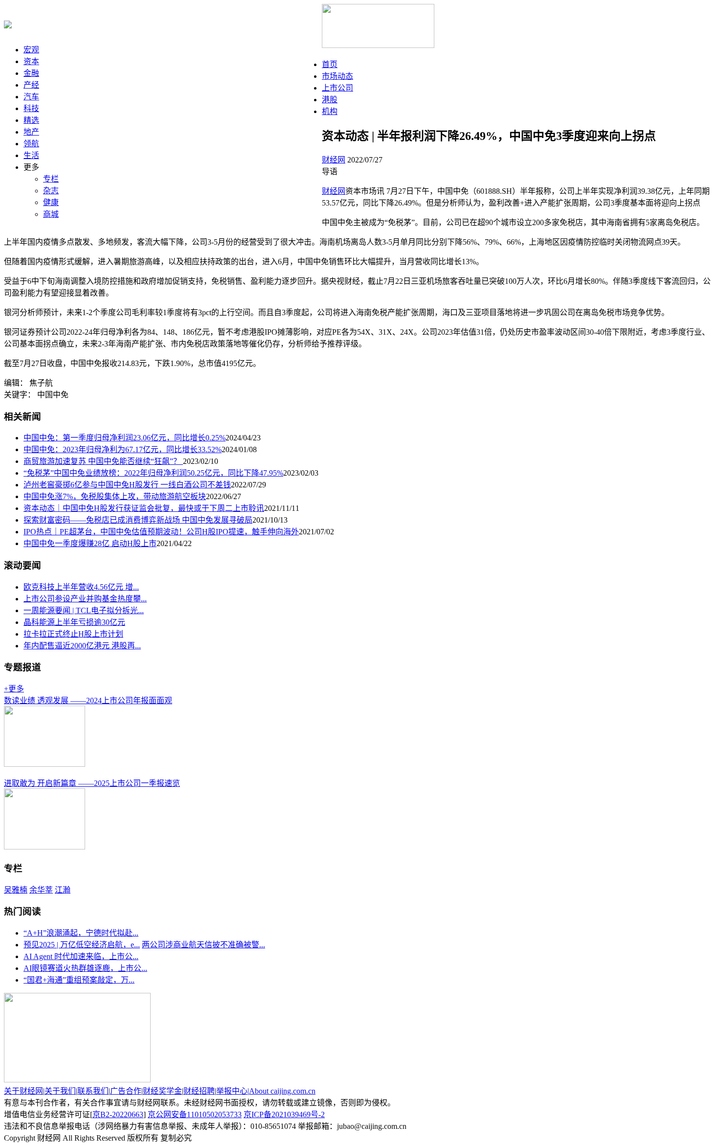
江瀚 (62, 890)
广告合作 (125, 1091)
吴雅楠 (15, 890)
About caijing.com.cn (282, 1091)
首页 (329, 64)
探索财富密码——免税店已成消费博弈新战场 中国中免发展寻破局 (137, 520)
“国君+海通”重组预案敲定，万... (79, 980)
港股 (329, 99)
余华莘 (41, 890)
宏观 (31, 50)
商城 (51, 214)
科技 (31, 108)
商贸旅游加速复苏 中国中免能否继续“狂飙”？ (103, 461)
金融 (31, 73)
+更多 (14, 689)
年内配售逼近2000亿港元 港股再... (82, 646)
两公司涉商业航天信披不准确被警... (203, 945)
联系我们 (93, 1091)
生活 (31, 155)
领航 (31, 143)
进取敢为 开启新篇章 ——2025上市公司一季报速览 (92, 783)
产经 (31, 85)
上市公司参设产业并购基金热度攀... (85, 599)
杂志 (51, 190)
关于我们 (60, 1091)
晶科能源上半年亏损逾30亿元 (74, 622)
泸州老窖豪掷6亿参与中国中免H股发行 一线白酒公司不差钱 (127, 485)
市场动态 (337, 76)
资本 (31, 61)
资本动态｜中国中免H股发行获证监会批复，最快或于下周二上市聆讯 (143, 508)
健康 (51, 202)
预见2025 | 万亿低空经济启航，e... (81, 945)
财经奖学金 (162, 1091)
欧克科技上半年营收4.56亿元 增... (81, 587)
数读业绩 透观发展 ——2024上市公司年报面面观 (88, 700)
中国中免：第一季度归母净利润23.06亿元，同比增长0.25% (124, 438)
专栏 (51, 179)
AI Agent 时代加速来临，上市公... (80, 956)
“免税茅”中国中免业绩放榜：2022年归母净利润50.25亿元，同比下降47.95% (153, 473)
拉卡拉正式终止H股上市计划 (73, 634)
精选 (31, 120)
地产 (31, 132)
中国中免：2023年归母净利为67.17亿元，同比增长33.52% (122, 449)
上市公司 (337, 88)
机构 (329, 111)
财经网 (333, 160)
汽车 (31, 96)
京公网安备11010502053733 (195, 1114)
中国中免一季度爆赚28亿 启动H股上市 (90, 543)
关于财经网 (23, 1091)
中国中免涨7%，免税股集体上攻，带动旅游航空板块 (114, 496)
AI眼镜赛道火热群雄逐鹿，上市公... (85, 968)
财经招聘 (199, 1091)
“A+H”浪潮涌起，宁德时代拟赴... (80, 933)
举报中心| (232, 1091)
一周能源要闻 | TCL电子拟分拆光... (83, 610)
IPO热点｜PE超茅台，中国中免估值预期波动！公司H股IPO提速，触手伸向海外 (161, 532)
